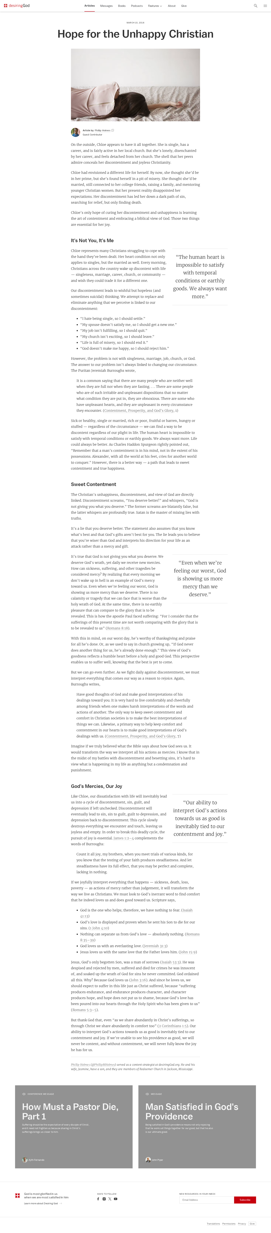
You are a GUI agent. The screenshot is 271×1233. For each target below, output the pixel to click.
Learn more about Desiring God (41, 1203)
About (172, 6)
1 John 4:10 (99, 928)
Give (184, 6)
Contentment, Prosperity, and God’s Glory (138, 410)
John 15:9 (188, 952)
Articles (89, 6)
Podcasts (137, 6)
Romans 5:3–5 (84, 1010)
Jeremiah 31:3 (155, 946)
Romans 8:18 (117, 628)
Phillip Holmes (80, 1064)
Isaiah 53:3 (170, 962)
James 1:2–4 (124, 838)
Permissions (228, 1223)
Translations (213, 1223)
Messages (106, 6)
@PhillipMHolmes (103, 1064)
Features (153, 6)
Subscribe (245, 1200)
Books (122, 6)
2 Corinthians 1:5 (173, 1026)
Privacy (242, 1223)
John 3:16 (138, 980)
